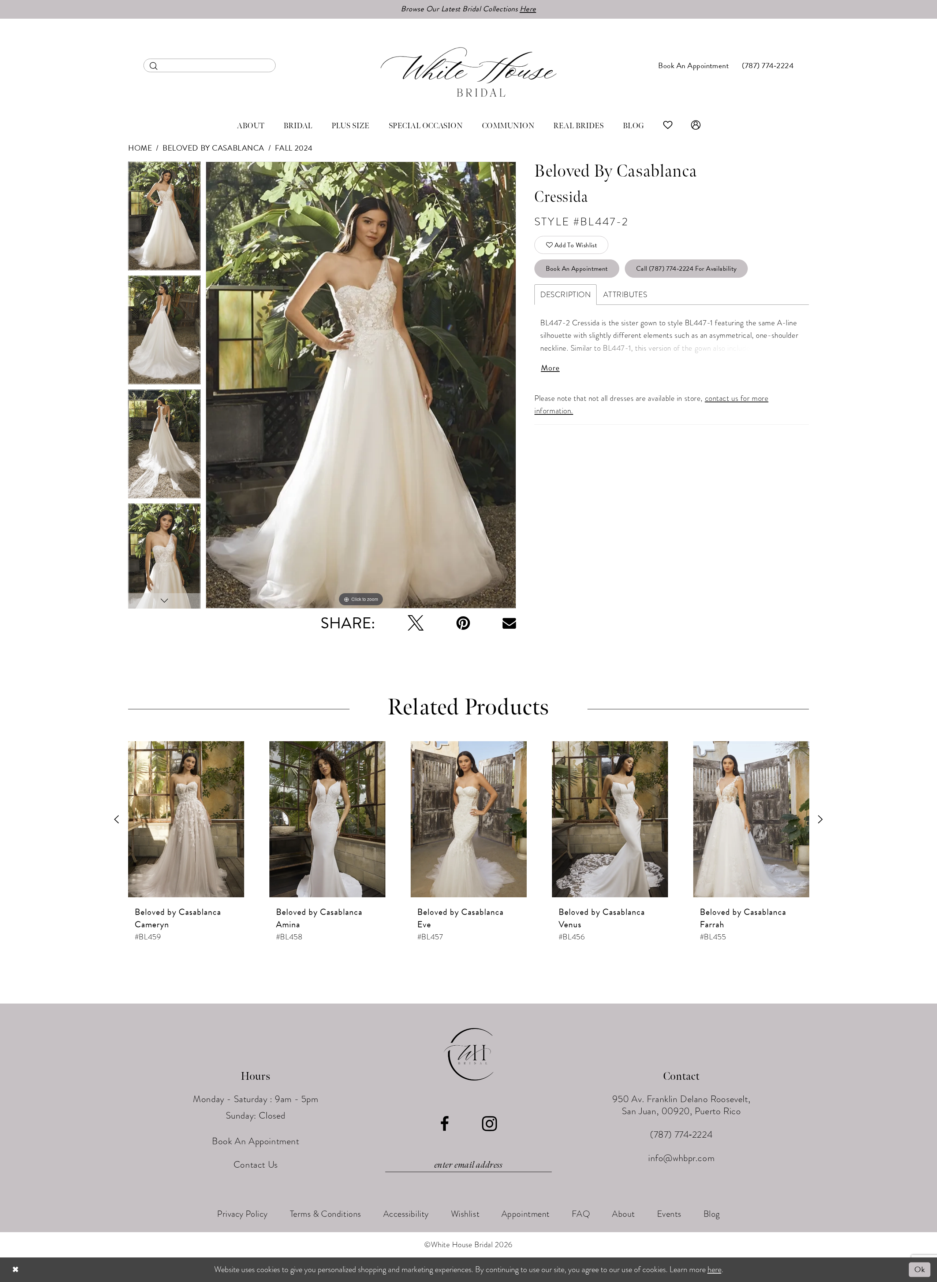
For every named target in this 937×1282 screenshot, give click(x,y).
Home (140, 148)
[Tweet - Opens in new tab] (415, 623)
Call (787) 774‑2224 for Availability (686, 268)
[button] (696, 126)
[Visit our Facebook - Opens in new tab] (444, 1124)
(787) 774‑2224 (681, 1134)
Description (565, 294)
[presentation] (186, 819)
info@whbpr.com (681, 1158)
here (714, 1269)
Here (528, 9)
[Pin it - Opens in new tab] (463, 623)
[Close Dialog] (16, 1269)
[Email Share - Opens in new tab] (509, 623)
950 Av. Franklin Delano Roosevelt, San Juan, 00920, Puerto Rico (681, 1105)
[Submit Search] (153, 65)
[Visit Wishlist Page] (668, 126)
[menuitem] (209, 65)
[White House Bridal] (469, 72)
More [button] (550, 367)
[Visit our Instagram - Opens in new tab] (489, 1124)
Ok (919, 1269)
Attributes (625, 294)
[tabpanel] (164, 219)
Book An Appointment (577, 268)
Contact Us (256, 1164)
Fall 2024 (294, 148)
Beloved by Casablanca (213, 148)
